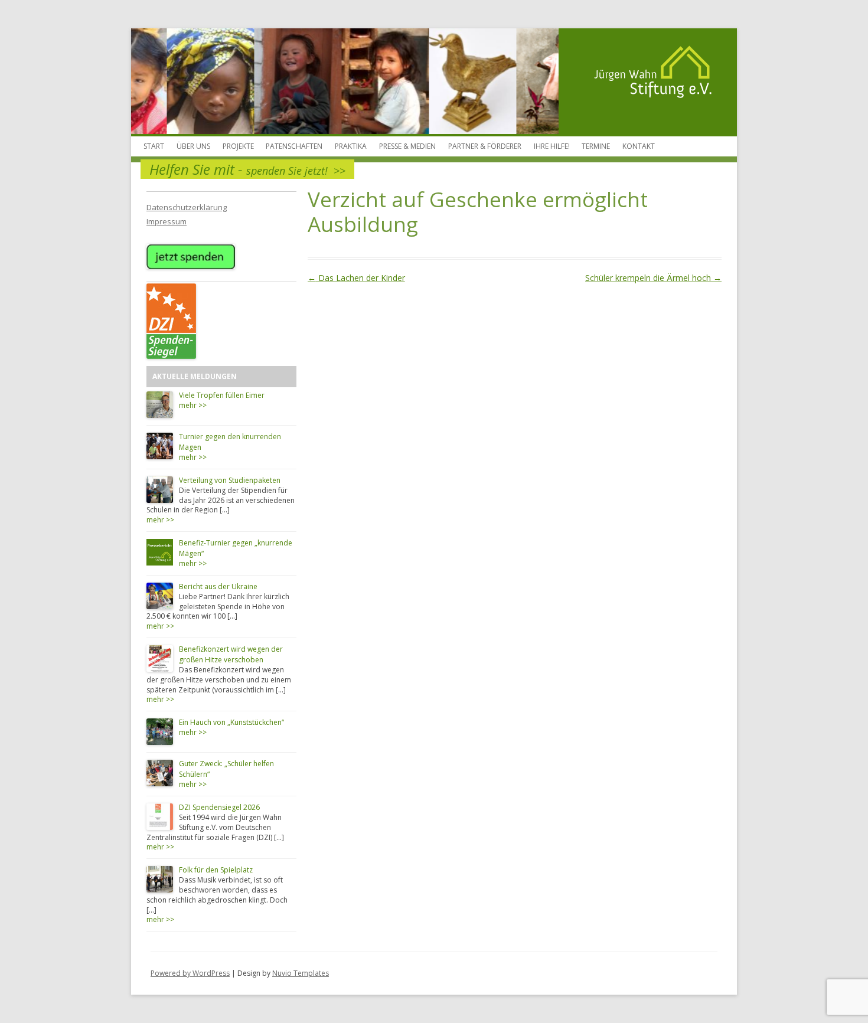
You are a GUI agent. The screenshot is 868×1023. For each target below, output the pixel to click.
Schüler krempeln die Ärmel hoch (653, 277)
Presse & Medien (407, 146)
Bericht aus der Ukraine (218, 586)
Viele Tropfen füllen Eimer (222, 395)
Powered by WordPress (190, 973)
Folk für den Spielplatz (216, 870)
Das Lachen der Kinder (356, 277)
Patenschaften (294, 146)
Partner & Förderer (484, 146)
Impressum (166, 221)
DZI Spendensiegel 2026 (219, 807)
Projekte (238, 146)
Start (153, 146)
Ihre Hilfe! (552, 146)
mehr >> (193, 405)
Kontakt (638, 146)
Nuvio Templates (300, 973)
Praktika (351, 146)
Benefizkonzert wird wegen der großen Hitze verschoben (231, 654)
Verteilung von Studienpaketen (229, 480)
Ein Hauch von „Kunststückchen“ (231, 722)
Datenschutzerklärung (186, 207)
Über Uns (193, 146)
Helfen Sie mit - (247, 169)
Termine (596, 146)
